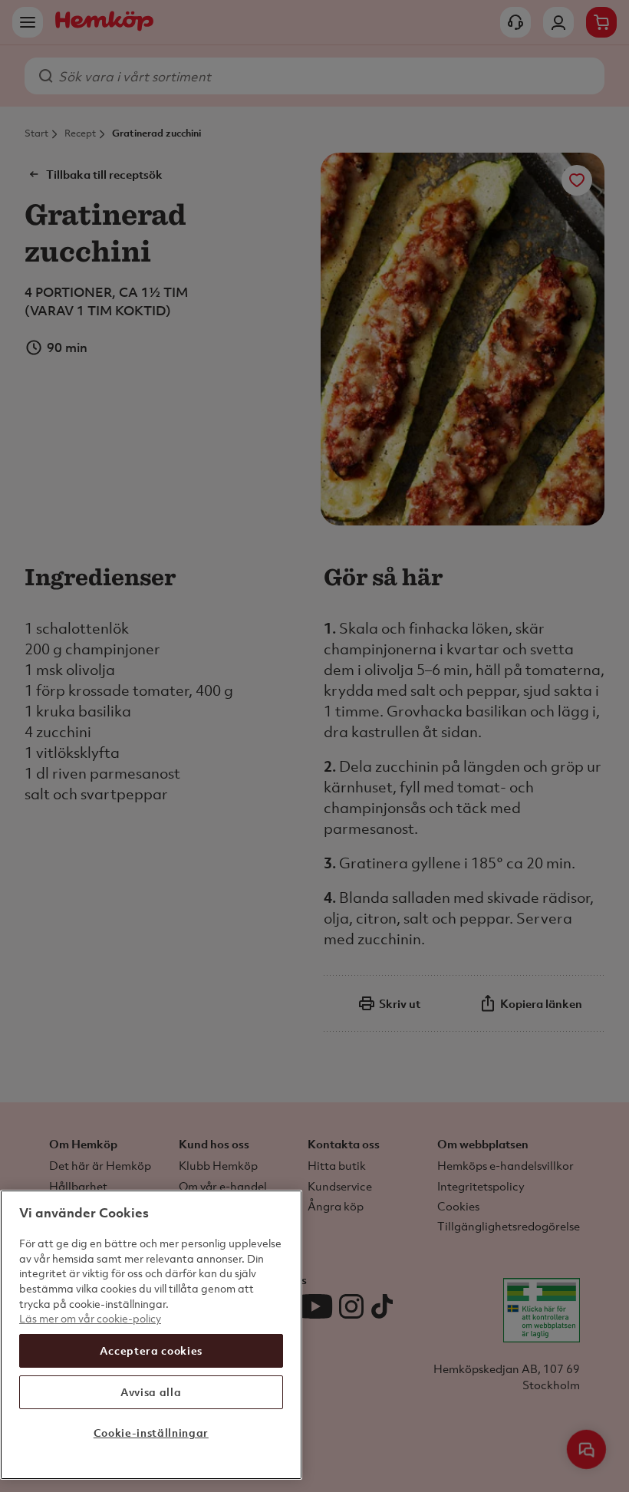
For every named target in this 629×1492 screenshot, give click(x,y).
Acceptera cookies (151, 1350)
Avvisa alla (150, 1392)
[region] (151, 1335)
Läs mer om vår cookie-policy (90, 1318)
